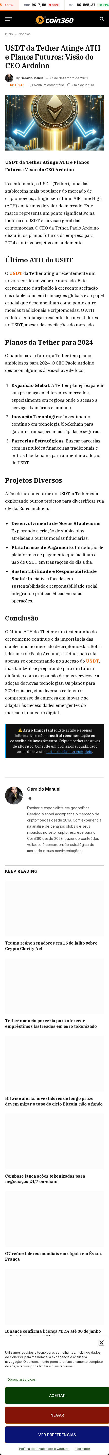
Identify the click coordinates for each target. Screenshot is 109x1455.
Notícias (25, 34)
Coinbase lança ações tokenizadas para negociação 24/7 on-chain (45, 1179)
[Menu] (8, 19)
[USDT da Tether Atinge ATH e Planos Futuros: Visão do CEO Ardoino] (54, 123)
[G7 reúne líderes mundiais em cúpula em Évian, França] (54, 1219)
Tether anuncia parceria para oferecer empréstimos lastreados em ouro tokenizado (51, 1023)
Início (9, 34)
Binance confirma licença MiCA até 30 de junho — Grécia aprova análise (53, 1334)
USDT (16, 273)
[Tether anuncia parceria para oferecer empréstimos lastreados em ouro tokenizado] (54, 986)
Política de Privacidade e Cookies (44, 1449)
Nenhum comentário (49, 85)
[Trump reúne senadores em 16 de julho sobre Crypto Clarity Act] (54, 908)
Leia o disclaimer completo (69, 751)
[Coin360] (54, 19)
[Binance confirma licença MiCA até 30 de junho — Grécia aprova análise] (54, 1297)
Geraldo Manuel (32, 78)
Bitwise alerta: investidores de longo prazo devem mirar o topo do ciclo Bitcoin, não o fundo (54, 1101)
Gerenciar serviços (22, 1379)
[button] (101, 1342)
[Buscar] (101, 19)
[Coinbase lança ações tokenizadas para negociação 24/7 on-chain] (54, 1141)
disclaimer (82, 1449)
